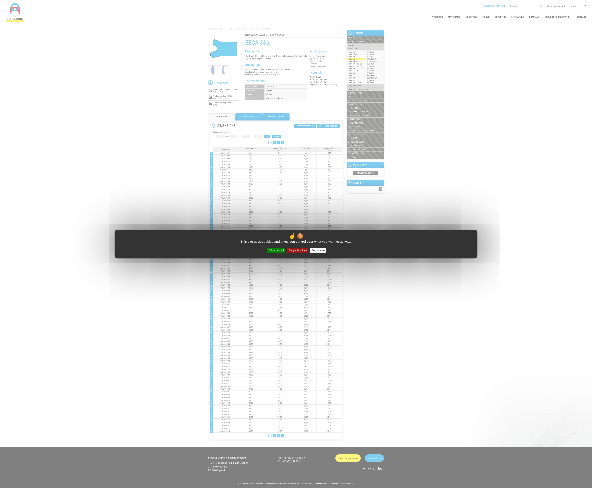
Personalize (318, 250)
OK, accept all (276, 250)
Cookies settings (296, 483)
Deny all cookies (298, 250)
